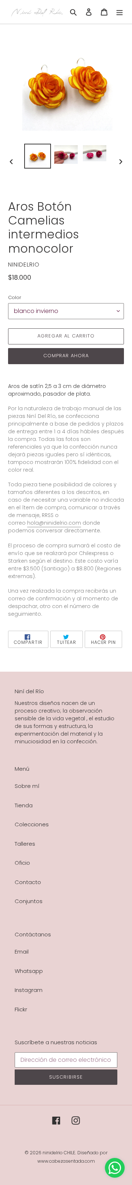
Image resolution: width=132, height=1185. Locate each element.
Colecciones (32, 824)
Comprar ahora (66, 355)
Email (22, 951)
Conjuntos (29, 901)
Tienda (24, 805)
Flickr (21, 1009)
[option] (37, 156)
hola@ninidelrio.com (54, 523)
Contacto (28, 882)
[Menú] (119, 12)
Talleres (25, 844)
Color (14, 297)
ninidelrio (53, 1153)
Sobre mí (27, 786)
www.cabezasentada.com (66, 1161)
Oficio (22, 863)
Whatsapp (29, 971)
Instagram (29, 990)
